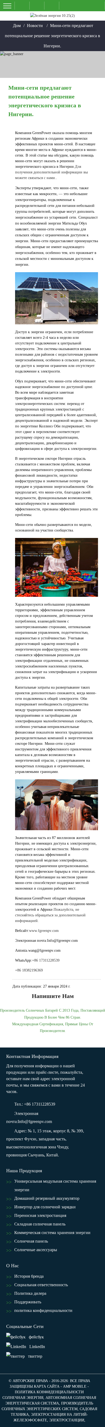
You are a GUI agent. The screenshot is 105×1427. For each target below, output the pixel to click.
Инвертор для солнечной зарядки (45, 1207)
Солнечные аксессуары (35, 1249)
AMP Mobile (74, 1386)
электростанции (66, 1420)
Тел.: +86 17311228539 (34, 1104)
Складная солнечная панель (39, 1224)
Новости (35, 25)
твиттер (35, 1356)
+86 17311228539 (46, 960)
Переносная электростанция (40, 1215)
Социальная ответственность (41, 1284)
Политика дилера (30, 1293)
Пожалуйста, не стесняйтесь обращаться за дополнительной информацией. (50, 915)
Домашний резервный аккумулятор (46, 1198)
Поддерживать (27, 1302)
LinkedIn (37, 1346)
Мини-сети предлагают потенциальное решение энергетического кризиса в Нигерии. (52, 35)
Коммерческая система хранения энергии (52, 1232)
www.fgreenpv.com (44, 931)
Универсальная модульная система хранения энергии (55, 1185)
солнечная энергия (22, 1398)
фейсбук (36, 1337)
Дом (17, 25)
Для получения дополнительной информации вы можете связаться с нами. (51, 172)
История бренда (29, 1276)
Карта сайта (47, 1386)
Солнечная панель (31, 1241)
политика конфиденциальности (43, 1310)
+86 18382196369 (29, 970)
